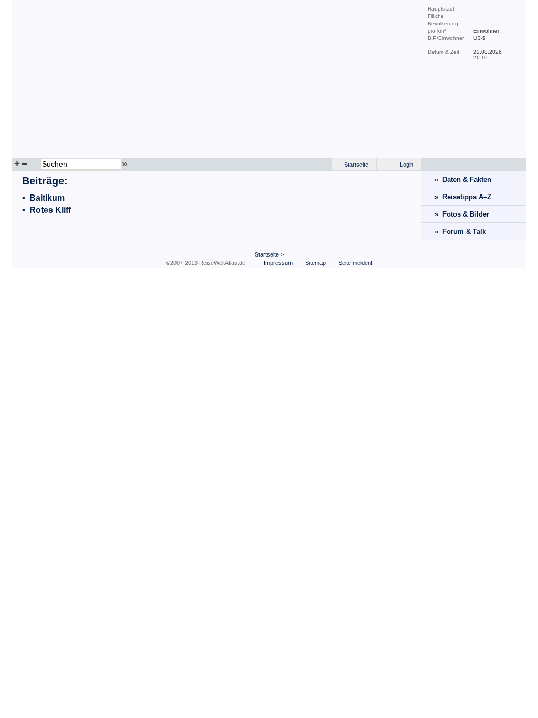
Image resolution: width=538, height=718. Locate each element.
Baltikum (47, 197)
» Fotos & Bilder (461, 214)
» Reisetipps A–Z (462, 197)
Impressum (278, 263)
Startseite (356, 164)
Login (406, 164)
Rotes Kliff (50, 210)
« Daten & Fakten (462, 179)
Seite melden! (355, 263)
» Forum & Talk (460, 231)
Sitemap (315, 263)
